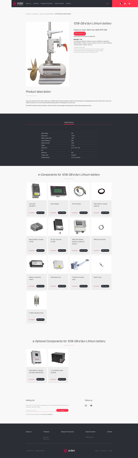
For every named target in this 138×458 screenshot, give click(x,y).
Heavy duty (46, 439)
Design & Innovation (47, 3)
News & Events (59, 3)
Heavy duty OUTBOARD (46, 13)
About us (28, 3)
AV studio (42, 450)
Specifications (69, 122)
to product (31, 212)
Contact (68, 3)
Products (36, 3)
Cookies (110, 450)
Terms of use (103, 450)
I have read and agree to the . (40, 414)
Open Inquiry (40, 212)
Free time (45, 437)
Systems (35, 13)
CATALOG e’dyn (90, 437)
